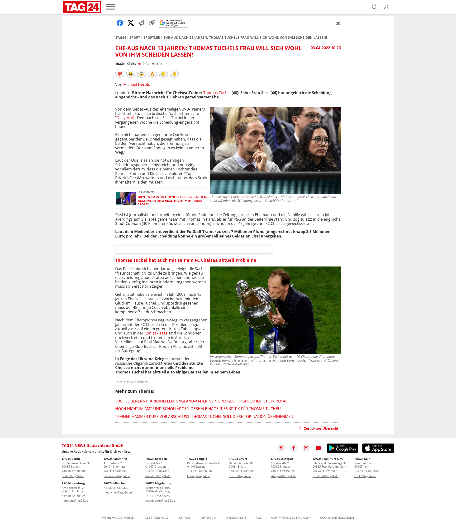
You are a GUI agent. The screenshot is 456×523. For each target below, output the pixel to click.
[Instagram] (306, 448)
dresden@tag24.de (158, 476)
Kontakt (183, 517)
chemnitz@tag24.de (117, 476)
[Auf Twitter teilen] (130, 23)
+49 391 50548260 (157, 496)
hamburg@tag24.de (75, 501)
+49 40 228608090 (74, 496)
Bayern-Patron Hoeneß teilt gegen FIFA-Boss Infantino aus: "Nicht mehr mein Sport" (172, 200)
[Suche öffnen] (374, 7)
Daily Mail (125, 117)
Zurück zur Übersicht (321, 428)
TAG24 (121, 37)
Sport (134, 37)
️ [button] (119, 73)
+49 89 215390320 (116, 488)
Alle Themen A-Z (156, 517)
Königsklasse (155, 333)
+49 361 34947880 (241, 471)
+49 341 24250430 (199, 471)
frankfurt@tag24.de (325, 476)
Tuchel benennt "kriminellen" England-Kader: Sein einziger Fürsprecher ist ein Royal (201, 401)
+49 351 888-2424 (157, 471)
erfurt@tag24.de (240, 476)
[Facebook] (294, 448)
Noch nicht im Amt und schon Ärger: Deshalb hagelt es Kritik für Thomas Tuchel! (198, 408)
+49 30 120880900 (74, 471)
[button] (386, 7)
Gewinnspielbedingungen (291, 517)
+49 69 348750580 (325, 471)
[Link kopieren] (152, 23)
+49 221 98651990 (366, 471)
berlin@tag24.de (73, 476)
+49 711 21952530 (283, 471)
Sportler (151, 37)
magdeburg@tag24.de (160, 501)
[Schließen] (338, 23)
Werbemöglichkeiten (118, 517)
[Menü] (110, 7)
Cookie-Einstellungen (337, 517)
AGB (259, 517)
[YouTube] (318, 448)
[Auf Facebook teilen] (120, 23)
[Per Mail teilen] (141, 23)
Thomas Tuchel (217, 92)
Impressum (208, 517)
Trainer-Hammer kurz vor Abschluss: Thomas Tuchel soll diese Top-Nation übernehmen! (204, 416)
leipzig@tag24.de (198, 476)
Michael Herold (136, 84)
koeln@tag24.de (365, 476)
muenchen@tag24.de (118, 492)
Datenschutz (236, 517)
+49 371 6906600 (115, 471)
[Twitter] (281, 448)
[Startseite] (82, 7)
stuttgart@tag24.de (283, 476)
